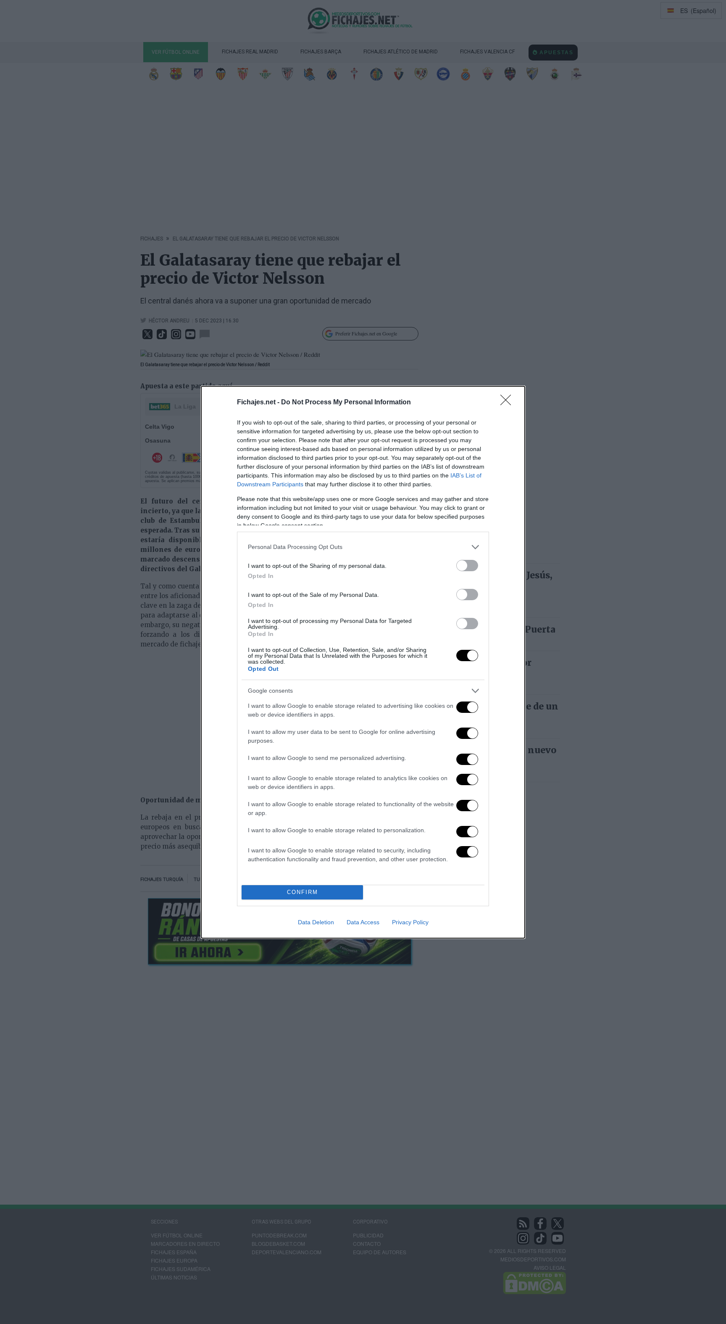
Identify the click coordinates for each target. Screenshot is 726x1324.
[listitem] (363, 547)
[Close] (508, 403)
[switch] (467, 565)
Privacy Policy (410, 922)
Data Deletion (316, 922)
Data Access (363, 922)
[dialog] (363, 662)
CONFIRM (302, 892)
